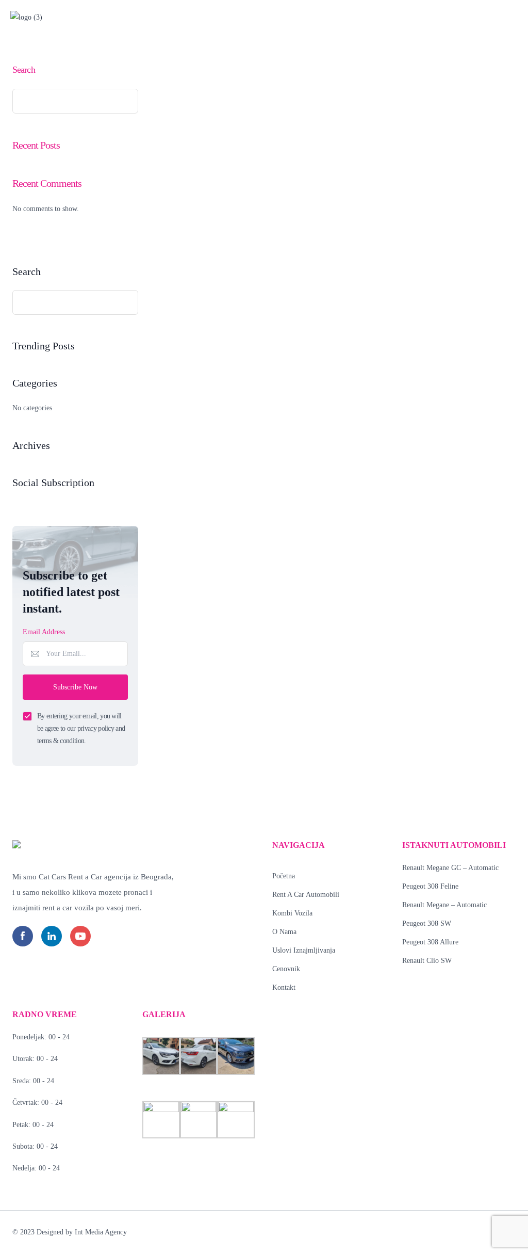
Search (23, 70)
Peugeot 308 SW (426, 923)
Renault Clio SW (427, 960)
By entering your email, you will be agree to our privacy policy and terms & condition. (81, 728)
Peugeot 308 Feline (430, 886)
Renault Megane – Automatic (444, 905)
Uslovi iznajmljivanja (303, 950)
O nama (284, 932)
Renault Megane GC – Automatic (450, 868)
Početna (283, 876)
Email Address (44, 632)
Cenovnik (286, 969)
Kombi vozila (292, 913)
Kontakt (283, 987)
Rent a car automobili (305, 894)
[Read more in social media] (22, 936)
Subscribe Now (75, 687)
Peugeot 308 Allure (430, 942)
